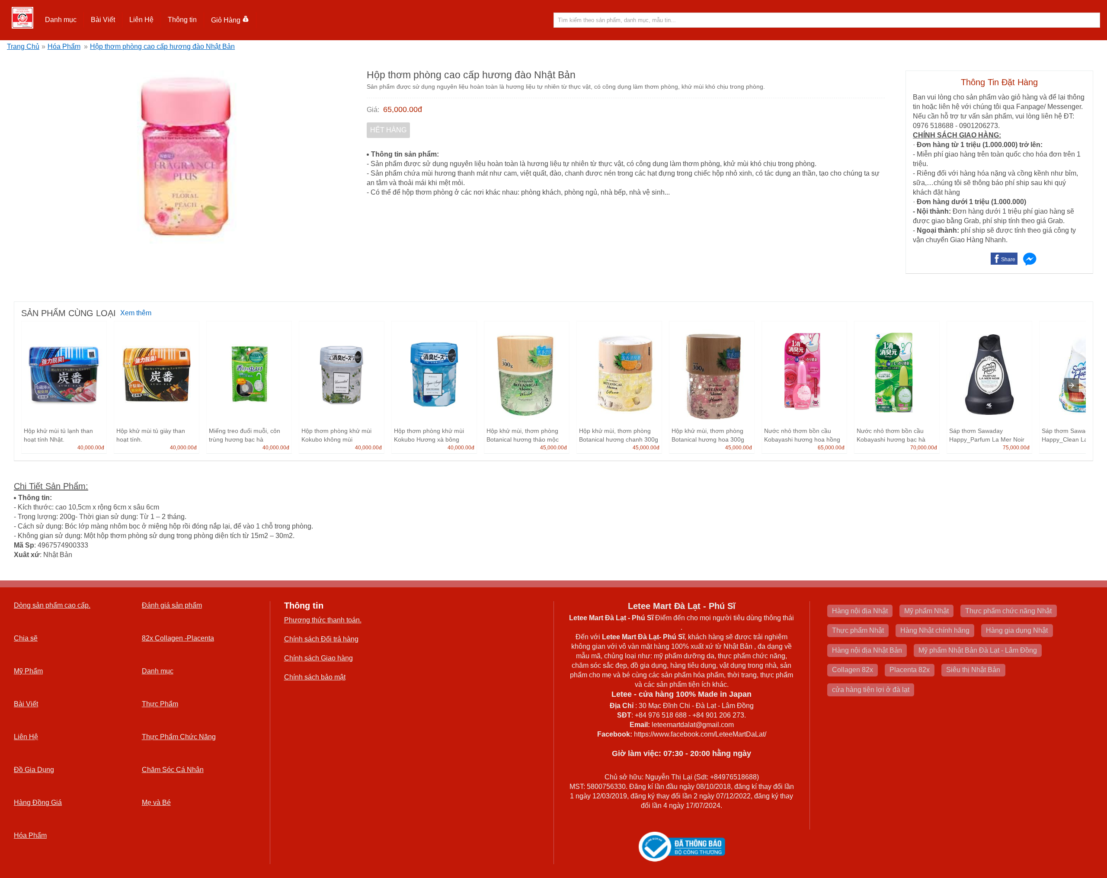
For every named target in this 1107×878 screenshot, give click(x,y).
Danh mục (157, 671)
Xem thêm (135, 313)
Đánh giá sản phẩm (172, 605)
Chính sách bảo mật (315, 677)
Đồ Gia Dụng (34, 769)
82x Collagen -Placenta (178, 638)
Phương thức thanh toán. (323, 620)
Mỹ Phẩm (28, 671)
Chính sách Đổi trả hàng (321, 639)
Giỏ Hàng (225, 20)
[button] (61, 20)
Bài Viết (26, 704)
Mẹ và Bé (156, 802)
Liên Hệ (141, 19)
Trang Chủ (23, 46)
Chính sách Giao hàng (318, 658)
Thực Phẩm (160, 704)
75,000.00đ (1016, 448)
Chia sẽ (26, 638)
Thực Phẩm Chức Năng (179, 736)
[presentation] (1071, 385)
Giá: (373, 109)
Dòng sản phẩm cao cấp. (52, 605)
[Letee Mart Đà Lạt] (22, 18)
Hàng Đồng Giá (38, 802)
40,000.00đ (90, 448)
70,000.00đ (923, 448)
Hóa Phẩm (64, 46)
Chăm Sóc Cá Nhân (173, 769)
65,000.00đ (402, 109)
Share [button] (1008, 259)
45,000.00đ (553, 448)
